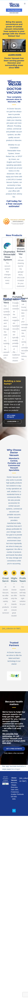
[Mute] (21, 50)
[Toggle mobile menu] (25, 3)
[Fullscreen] (23, 50)
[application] (14, 45)
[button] (14, 45)
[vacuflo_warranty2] (14, 218)
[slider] (12, 50)
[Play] (4, 50)
